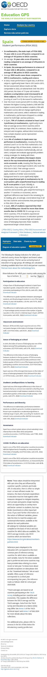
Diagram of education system (14, 247)
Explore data (10, 29)
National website (39, 232)
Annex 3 (26, 611)
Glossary (23, 235)
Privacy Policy (5, 648)
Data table (17, 241)
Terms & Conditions (7, 646)
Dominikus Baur (6, 659)
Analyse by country (26, 25)
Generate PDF (35, 246)
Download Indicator (10, 292)
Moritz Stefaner (38, 658)
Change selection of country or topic (33, 41)
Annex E (22, 608)
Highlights (7, 241)
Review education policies (16, 33)
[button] (27, 275)
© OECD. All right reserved (9, 639)
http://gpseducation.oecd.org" (10, 669)
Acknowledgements (7, 642)
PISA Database (25, 232)
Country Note (18, 230)
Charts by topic (30, 241)
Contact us (4, 650)
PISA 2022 (7, 230)
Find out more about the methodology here (18, 268)
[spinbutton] (23, 276)
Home (7, 25)
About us (3, 644)
